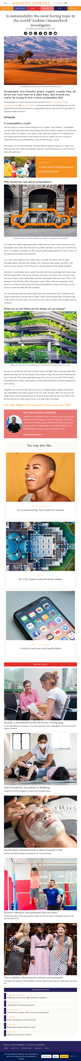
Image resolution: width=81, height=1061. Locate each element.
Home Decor (44, 162)
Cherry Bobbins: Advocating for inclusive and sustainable (33, 977)
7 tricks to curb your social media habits (40, 648)
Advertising (27, 1048)
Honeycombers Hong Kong (31, 3)
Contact (38, 1048)
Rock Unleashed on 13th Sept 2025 (21, 1020)
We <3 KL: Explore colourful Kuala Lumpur (40, 579)
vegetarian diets (11, 105)
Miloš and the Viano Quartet (19, 1034)
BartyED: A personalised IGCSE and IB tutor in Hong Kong (33, 722)
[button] (12, 8)
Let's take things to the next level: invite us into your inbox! (37, 405)
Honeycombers (17, 1045)
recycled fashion (29, 105)
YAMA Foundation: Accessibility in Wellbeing (27, 787)
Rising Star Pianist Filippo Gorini (21, 1027)
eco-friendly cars (58, 102)
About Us (15, 1048)
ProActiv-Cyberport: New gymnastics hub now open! (30, 912)
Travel (40, 576)
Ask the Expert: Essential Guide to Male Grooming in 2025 (33, 850)
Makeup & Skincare (40, 506)
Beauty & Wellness (40, 645)
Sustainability (40, 11)
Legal (47, 1048)
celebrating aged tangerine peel (20, 1005)
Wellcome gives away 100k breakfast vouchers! (27, 997)
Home (6, 1048)
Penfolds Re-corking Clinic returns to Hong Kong (28, 1012)
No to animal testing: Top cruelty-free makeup (40, 510)
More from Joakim (32, 435)
